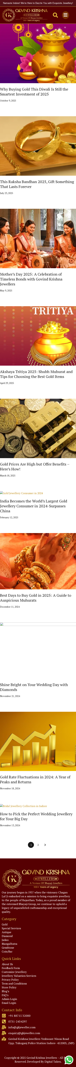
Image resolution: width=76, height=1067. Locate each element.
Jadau (5, 940)
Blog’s (5, 991)
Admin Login (9, 999)
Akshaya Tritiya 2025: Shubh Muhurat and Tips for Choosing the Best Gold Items (36, 374)
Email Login (9, 1003)
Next (45, 845)
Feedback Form (11, 968)
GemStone (8, 947)
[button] (65, 15)
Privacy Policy (10, 979)
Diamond (7, 936)
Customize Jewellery (14, 972)
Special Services (11, 928)
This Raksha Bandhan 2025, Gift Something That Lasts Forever (37, 184)
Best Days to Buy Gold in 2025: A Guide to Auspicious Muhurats (35, 598)
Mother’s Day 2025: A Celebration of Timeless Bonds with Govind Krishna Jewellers (31, 279)
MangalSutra (9, 943)
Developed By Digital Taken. (44, 1061)
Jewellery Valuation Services (19, 975)
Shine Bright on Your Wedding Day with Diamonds (34, 687)
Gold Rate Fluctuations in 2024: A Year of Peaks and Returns (35, 779)
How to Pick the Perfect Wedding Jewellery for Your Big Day (36, 816)
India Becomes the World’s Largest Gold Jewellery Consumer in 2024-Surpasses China (33, 505)
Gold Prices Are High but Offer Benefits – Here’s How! (34, 466)
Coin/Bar (7, 951)
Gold (4, 924)
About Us (7, 964)
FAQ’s (5, 995)
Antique (6, 932)
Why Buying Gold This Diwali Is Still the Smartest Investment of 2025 (34, 92)
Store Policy (9, 987)
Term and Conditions (14, 983)
